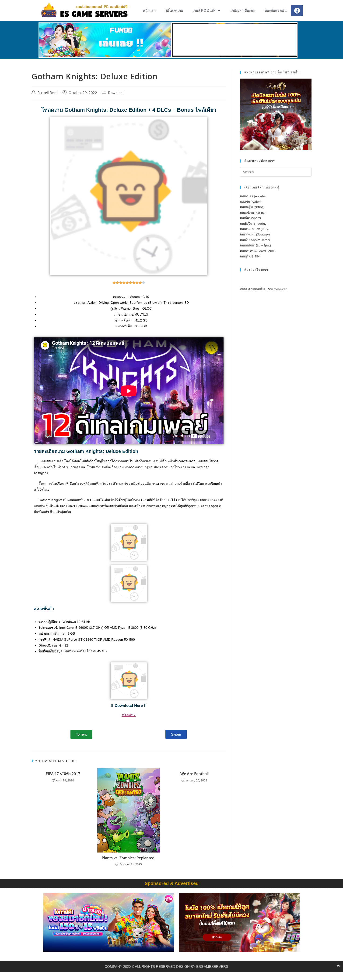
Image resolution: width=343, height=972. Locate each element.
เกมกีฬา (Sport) (250, 218)
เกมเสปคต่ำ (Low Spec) (255, 245)
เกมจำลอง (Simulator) (255, 240)
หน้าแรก (149, 10)
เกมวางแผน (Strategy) (255, 234)
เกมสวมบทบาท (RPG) (254, 229)
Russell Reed (48, 92)
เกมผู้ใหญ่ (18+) (250, 256)
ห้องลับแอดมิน (276, 10)
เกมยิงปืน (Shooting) (253, 223)
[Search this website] (276, 171)
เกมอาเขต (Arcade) (253, 196)
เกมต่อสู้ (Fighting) (252, 207)
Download (116, 92)
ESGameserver (276, 289)
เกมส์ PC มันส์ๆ (204, 10)
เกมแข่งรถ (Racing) (253, 212)
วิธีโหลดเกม (174, 10)
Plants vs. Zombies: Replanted (128, 857)
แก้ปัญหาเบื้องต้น (242, 10)
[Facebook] (297, 10)
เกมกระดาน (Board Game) (258, 251)
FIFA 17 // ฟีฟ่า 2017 (63, 773)
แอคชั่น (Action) (251, 201)
